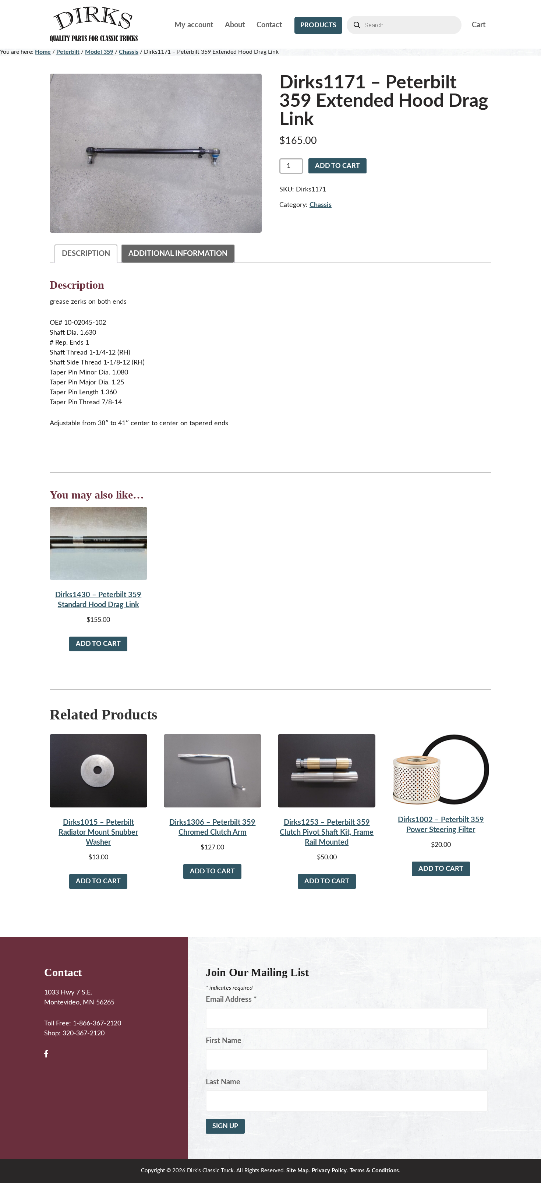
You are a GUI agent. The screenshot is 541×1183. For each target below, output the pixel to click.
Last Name (223, 1082)
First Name (223, 1041)
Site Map (297, 1170)
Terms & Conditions (374, 1170)
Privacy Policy (329, 1170)
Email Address (231, 999)
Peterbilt (67, 52)
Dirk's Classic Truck (99, 24)
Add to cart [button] (98, 644)
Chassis (128, 52)
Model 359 (99, 52)
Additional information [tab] (177, 253)
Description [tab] (86, 253)
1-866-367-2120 (97, 1023)
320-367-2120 (84, 1033)
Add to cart (337, 166)
